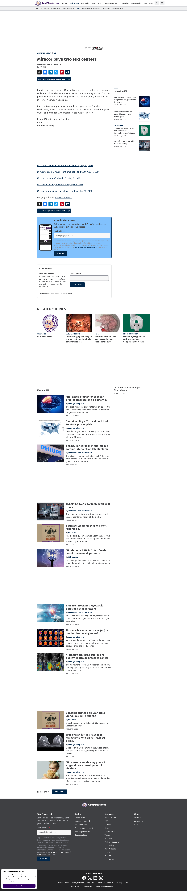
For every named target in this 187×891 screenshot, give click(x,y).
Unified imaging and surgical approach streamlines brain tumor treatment (79, 339)
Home (127, 883)
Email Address (60, 231)
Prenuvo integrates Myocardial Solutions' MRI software (85, 607)
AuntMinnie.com (63, 197)
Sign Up (60, 254)
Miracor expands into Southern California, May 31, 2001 (65, 165)
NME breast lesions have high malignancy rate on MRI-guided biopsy (85, 737)
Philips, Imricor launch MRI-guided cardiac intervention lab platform (87, 447)
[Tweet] (56, 72)
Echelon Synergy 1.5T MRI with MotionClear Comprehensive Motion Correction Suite (124, 130)
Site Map (118, 883)
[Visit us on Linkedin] (95, 878)
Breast (97, 334)
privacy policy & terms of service (86, 247)
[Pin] (62, 72)
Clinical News (44, 53)
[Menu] (162, 3)
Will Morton (73, 557)
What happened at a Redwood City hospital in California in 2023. (87, 724)
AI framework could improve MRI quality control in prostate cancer (87, 656)
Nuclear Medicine (73, 334)
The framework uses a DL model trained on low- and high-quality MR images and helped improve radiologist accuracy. (88, 668)
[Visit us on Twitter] (90, 878)
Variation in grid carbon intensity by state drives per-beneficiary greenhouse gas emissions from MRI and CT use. (88, 434)
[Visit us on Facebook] (84, 878)
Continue (77, 285)
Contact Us (108, 883)
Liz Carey (72, 533)
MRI (55, 53)
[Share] (45, 72)
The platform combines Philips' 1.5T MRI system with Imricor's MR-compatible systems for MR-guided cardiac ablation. (88, 459)
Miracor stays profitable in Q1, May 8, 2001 (58, 178)
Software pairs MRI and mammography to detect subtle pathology (106, 339)
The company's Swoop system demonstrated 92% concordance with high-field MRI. (87, 515)
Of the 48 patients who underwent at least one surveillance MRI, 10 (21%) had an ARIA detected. (88, 561)
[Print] (39, 72)
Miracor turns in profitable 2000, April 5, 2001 (60, 184)
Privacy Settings (77, 883)
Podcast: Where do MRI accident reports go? (86, 527)
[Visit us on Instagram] (101, 878)
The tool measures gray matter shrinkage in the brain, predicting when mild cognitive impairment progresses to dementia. (88, 410)
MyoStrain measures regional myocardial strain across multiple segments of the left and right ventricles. (87, 619)
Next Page (59, 792)
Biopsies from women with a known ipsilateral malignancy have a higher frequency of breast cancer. (87, 751)
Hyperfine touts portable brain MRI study (124, 142)
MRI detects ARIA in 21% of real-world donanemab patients (86, 552)
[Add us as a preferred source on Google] (67, 72)
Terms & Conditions (94, 883)
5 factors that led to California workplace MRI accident (85, 714)
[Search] (157, 3)
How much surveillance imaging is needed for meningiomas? (87, 632)
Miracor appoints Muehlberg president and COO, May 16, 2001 (68, 172)
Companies (41, 334)
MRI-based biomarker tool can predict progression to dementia (125, 99)
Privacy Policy (63, 883)
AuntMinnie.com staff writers (49, 65)
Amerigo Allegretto (76, 404)
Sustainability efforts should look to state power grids (123, 114)
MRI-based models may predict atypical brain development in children (85, 765)
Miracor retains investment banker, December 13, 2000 (64, 191)
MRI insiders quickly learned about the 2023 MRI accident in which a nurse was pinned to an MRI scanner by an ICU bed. (88, 539)
